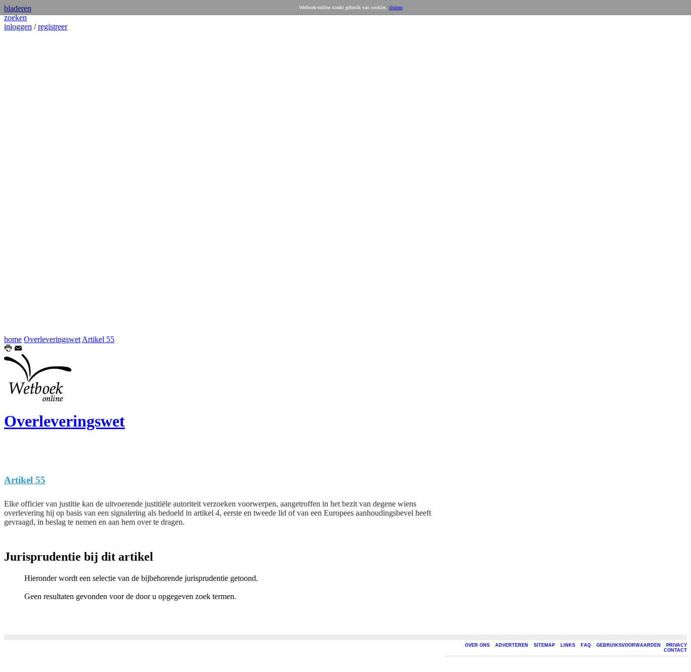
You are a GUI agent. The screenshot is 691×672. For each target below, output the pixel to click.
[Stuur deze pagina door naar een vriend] (18, 349)
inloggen (18, 26)
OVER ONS (477, 645)
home (13, 339)
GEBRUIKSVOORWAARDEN (628, 645)
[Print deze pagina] (8, 349)
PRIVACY (676, 645)
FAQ (586, 645)
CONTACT (675, 650)
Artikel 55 (98, 339)
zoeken (15, 17)
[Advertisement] (34, 183)
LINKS (567, 645)
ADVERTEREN (511, 645)
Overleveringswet (52, 339)
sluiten (396, 7)
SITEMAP (544, 645)
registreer (52, 26)
